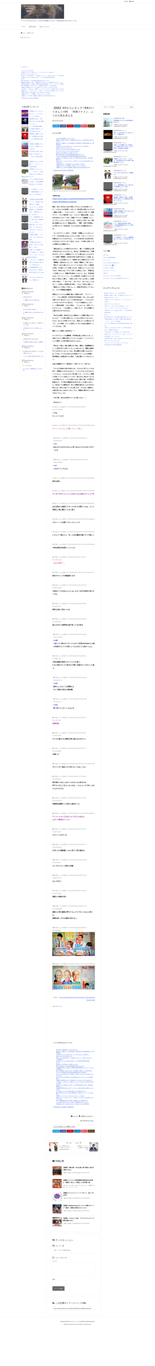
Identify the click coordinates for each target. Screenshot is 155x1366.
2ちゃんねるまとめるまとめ (111, 262)
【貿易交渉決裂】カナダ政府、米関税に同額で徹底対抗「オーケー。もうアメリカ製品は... (43, 84)
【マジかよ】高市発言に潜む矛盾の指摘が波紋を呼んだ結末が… (71, 156)
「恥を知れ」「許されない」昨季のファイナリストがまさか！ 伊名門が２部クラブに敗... (42, 89)
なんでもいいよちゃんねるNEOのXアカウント (116, 278)
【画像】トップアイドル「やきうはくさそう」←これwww (70, 1095)
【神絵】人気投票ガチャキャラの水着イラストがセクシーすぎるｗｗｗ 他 (39, 87)
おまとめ (105, 255)
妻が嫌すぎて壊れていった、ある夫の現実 (114, 293)
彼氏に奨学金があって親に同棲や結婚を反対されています (35, 80)
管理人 (92, 1121)
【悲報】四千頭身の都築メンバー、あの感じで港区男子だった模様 (36, 202)
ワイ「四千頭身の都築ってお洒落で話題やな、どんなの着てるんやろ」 (36, 128)
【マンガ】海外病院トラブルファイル (65, 138)
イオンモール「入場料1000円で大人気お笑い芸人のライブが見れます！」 (36, 262)
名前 (53, 1279)
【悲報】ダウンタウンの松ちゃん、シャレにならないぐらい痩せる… (37, 72)
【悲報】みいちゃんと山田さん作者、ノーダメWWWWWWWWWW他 (38, 77)
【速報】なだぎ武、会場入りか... (32, 300)
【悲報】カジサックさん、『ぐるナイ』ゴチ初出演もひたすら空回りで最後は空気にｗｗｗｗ (123, 160)
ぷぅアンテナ (107, 260)
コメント (54, 1261)
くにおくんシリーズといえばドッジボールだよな (116, 342)
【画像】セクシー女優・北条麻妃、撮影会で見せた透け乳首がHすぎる (38, 95)
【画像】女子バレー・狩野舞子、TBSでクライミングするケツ (36, 94)
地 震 (22, 79)
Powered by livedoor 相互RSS (29, 98)
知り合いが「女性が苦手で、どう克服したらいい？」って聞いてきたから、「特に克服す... (43, 75)
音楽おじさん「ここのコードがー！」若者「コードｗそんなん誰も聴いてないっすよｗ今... (43, 90)
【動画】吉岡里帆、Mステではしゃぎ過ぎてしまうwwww (36, 146)
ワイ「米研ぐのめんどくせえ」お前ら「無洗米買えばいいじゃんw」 (72, 1102)
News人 (105, 273)
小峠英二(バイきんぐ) (87, 1116)
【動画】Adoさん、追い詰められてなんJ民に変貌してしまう (36, 121)
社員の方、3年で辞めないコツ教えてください (67, 152)
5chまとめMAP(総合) (109, 257)
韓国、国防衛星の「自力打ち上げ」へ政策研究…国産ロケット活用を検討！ (39, 85)
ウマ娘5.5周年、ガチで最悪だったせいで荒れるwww (117, 332)
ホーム (24, 33)
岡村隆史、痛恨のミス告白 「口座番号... (34, 341)
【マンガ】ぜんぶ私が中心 (27, 70)
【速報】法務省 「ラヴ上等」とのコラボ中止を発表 (36, 237)
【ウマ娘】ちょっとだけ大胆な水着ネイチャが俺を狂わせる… (71, 1091)
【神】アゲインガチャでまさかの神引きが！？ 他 (68, 149)
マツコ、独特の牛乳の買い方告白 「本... (34, 356)
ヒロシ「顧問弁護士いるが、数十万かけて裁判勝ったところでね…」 (36, 219)
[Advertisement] (74, 51)
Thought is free (87, 1324)
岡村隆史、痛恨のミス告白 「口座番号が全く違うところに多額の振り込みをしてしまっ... (42, 82)
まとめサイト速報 (108, 268)
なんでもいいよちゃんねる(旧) (112, 275)
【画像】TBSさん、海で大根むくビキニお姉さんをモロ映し (35, 92)
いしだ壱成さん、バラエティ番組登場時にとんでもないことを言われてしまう (123, 239)
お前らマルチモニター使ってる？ (29, 74)
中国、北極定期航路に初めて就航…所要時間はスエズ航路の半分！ (72, 1100)
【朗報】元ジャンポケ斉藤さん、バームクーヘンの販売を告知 (36, 164)
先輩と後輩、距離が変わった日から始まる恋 (67, 1049)
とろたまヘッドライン (109, 270)
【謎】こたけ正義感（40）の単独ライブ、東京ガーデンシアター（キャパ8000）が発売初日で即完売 (123, 146)
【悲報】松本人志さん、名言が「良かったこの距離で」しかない (36, 244)
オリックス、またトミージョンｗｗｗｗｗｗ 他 (67, 151)
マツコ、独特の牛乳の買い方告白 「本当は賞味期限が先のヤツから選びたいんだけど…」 (123, 225)
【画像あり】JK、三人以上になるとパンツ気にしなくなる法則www (72, 1104)
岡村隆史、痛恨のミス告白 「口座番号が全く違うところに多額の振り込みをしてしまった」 (123, 198)
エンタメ (31, 33)
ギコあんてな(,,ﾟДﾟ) (109, 265)
